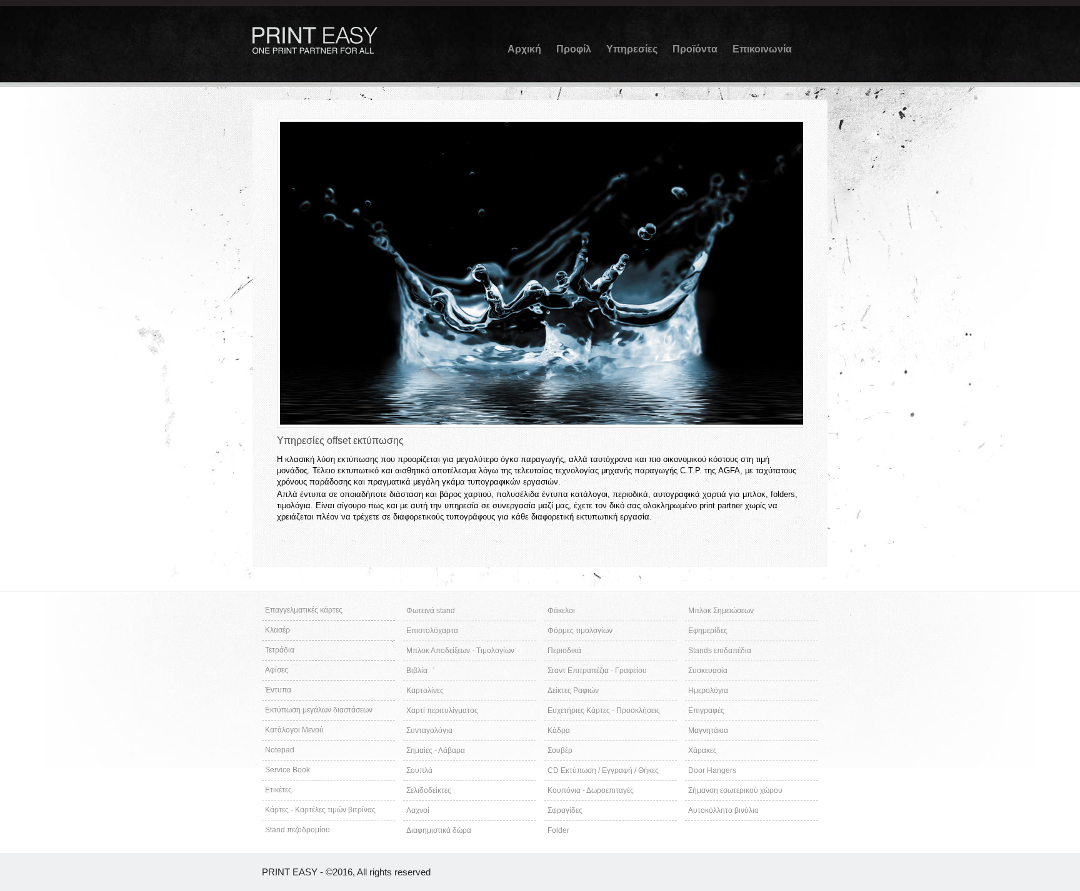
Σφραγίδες (565, 810)
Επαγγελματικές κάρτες (303, 610)
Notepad (279, 750)
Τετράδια (279, 650)
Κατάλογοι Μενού (294, 730)
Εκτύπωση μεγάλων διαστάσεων (318, 710)
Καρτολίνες (425, 690)
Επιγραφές (706, 710)
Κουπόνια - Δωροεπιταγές (591, 790)
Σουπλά (419, 770)
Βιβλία (417, 670)
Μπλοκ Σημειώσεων (721, 610)
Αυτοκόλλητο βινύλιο (723, 810)
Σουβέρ (560, 750)
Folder (558, 830)
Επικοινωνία (762, 49)
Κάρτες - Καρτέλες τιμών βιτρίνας (320, 809)
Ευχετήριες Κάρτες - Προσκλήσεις (604, 710)
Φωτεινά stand (430, 610)
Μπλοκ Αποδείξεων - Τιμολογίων (460, 650)
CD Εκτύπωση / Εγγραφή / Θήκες (603, 770)
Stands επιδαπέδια (719, 650)
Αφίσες (276, 670)
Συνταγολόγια (429, 730)
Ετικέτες (278, 789)
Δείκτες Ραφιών (573, 690)
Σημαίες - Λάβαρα (435, 750)
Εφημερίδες (708, 630)
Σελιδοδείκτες (428, 790)
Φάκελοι (561, 610)
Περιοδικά (564, 650)
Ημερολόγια (708, 690)
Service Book (287, 769)
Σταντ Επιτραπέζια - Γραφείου (597, 670)
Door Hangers (712, 770)
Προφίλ (573, 49)
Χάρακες (702, 750)
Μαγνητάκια (708, 730)
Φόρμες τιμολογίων (580, 630)
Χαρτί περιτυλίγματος (442, 710)
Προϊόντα (695, 49)
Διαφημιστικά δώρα (438, 830)
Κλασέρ (277, 630)
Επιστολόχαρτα (432, 630)
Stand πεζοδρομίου (297, 829)
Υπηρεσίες (632, 49)
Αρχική (524, 49)
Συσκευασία (708, 670)
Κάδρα (559, 730)
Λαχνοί (417, 810)
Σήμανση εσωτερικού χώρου (735, 790)
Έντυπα (278, 690)
